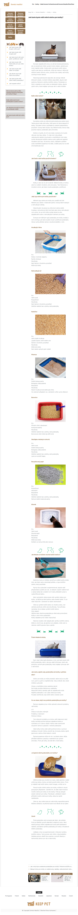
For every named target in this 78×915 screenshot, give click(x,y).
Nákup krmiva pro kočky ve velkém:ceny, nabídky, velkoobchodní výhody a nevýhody (51, 869)
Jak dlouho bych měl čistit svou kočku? (15, 74)
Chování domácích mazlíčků (10, 14)
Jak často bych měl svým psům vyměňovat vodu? (16, 58)
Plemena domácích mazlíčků (20, 14)
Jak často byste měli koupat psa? (15, 53)
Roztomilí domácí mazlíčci (60, 4)
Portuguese (8, 896)
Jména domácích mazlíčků (10, 20)
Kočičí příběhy (20, 25)
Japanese (49, 896)
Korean (57, 896)
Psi (33, 4)
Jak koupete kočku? (15, 83)
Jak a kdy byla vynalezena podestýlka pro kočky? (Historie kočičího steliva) (51, 866)
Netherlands (31, 896)
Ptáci (69, 4)
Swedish (40, 896)
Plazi (72, 4)
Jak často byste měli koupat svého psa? (15, 48)
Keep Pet (30, 12)
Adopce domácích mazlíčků (20, 20)
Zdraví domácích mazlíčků (10, 32)
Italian (23, 896)
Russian (64, 896)
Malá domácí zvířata (46, 4)
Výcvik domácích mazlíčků (10, 26)
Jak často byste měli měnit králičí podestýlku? (16, 79)
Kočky (37, 4)
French (17, 896)
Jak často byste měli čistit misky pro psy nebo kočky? (16, 63)
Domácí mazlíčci (40, 12)
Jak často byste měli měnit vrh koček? (15, 69)
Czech (71, 896)
